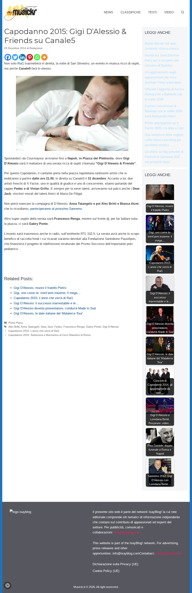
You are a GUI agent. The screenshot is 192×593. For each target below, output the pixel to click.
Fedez (58, 326)
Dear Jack (47, 326)
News (108, 12)
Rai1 (20, 63)
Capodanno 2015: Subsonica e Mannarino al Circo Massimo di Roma (49, 334)
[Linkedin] (22, 57)
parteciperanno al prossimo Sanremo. (56, 209)
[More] (44, 57)
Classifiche (131, 12)
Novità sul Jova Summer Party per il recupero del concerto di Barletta (162, 60)
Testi (152, 12)
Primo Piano (15, 322)
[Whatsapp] (37, 57)
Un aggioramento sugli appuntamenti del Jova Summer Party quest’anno (163, 77)
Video (169, 12)
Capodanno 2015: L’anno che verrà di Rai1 (33, 330)
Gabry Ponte (93, 326)
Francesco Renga (74, 326)
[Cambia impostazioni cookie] (7, 585)
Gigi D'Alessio (111, 326)
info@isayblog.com (127, 532)
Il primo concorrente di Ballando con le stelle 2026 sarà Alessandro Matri (163, 111)
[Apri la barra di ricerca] (182, 12)
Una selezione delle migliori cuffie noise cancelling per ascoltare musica (164, 140)
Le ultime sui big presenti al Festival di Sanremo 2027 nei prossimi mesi (164, 157)
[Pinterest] (29, 57)
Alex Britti (14, 326)
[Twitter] (15, 57)
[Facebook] (7, 57)
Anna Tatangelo (30, 326)
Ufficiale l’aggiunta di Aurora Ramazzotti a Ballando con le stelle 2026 (164, 94)
